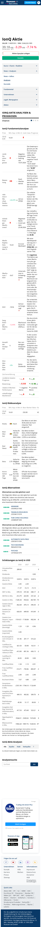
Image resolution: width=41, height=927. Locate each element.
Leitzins (6, 907)
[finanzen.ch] (12, 1)
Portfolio (7, 904)
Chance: (6, 120)
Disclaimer (30, 875)
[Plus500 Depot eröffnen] (11, 3)
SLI (18, 891)
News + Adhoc (9, 76)
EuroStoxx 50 (8, 893)
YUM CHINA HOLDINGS (19, 518)
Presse (6, 875)
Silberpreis (8, 900)
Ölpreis (29, 904)
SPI (14, 891)
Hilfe (19, 870)
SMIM (23, 891)
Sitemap (7, 878)
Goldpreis (29, 895)
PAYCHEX (14, 551)
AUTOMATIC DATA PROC (20, 539)
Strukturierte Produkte (12, 902)
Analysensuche (9, 759)
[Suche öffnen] (38, 2)
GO (34, 764)
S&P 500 (16, 895)
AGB (28, 878)
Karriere (7, 872)
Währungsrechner (18, 904)
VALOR (4, 43)
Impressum (31, 870)
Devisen (13, 898)
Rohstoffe (25, 902)
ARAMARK (14, 506)
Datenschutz (31, 872)
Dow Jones (19, 893)
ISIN (19, 43)
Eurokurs (31, 898)
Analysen (7, 80)
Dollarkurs (22, 898)
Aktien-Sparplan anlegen (21, 53)
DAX (28, 891)
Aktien (6, 898)
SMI (22, 895)
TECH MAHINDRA (17, 545)
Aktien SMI (7, 891)
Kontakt (6, 870)
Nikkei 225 (7, 895)
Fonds (16, 900)
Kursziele (7, 84)
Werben (20, 872)
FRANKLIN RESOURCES (19, 512)
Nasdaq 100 (29, 893)
